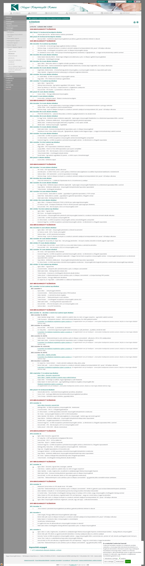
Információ (16, 13)
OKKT (8, 74)
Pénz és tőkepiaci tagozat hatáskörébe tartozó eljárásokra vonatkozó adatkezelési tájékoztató (17, 68)
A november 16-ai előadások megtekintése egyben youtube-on (55, 321)
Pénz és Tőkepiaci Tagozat (14, 47)
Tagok (10, 49)
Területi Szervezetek (12, 26)
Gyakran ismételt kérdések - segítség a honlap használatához (93, 560)
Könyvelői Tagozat (12, 43)
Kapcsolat (126, 13)
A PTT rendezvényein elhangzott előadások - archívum (46, 550)
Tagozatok (10, 30)
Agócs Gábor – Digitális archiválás (47, 355)
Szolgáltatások (52, 13)
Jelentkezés (11, 58)
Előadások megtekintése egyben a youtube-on (50, 384)
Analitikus (123, 558)
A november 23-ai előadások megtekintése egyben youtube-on (55, 342)
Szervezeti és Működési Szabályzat (14, 61)
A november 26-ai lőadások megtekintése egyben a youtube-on (55, 348)
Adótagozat (10, 32)
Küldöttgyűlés (10, 21)
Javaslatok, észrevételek (56, 560)
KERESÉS (130, 1)
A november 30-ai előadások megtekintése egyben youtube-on (55, 357)
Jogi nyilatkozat (66, 560)
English (138, 1)
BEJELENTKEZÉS (101, 1)
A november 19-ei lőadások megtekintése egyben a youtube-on (55, 332)
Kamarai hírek (108, 13)
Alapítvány (9, 76)
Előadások (11, 53)
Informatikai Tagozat (13, 38)
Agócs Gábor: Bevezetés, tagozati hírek (48, 405)
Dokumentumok (12, 56)
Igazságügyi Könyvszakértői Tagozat (14, 35)
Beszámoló (11, 64)
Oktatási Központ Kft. (29, 560)
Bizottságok (10, 28)
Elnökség (9, 23)
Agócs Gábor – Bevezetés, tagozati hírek (49, 375)
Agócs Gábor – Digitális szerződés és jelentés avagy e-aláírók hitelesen (57, 377)
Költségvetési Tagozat (13, 40)
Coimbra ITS (73, 565)
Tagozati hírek (12, 51)
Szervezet (34, 13)
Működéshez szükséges (111, 558)
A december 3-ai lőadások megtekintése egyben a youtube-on (54, 367)
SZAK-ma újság (74, 560)
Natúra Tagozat (11, 45)
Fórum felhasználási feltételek (42, 560)
